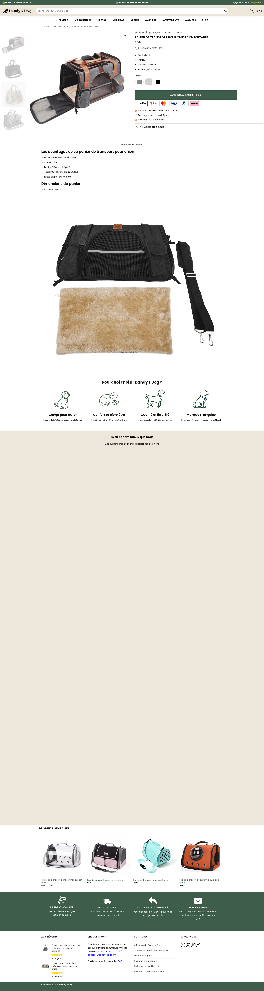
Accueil (45, 26)
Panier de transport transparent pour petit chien (62, 881)
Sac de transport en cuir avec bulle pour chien (199, 881)
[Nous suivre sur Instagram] (188, 945)
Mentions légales (143, 955)
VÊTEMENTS (172, 20)
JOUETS (191, 20)
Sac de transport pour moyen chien (105, 880)
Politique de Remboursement (149, 971)
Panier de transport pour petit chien (151, 880)
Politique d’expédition (145, 961)
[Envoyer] (225, 11)
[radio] (139, 82)
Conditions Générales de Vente (151, 950)
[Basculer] (137, 127)
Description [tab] (127, 144)
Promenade (84, 20)
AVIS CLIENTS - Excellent (168, 32)
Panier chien (61, 26)
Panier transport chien (85, 26)
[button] (259, 11)
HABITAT (119, 20)
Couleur (138, 75)
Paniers (63, 20)
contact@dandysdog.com (102, 954)
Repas (103, 20)
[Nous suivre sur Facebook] (183, 945)
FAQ (120, 961)
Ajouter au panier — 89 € (185, 94)
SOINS (135, 20)
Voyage (151, 20)
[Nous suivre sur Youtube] (198, 945)
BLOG (205, 20)
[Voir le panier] (252, 11)
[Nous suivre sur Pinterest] (193, 945)
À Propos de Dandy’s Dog (147, 945)
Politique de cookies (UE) (147, 966)
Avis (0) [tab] (139, 144)
